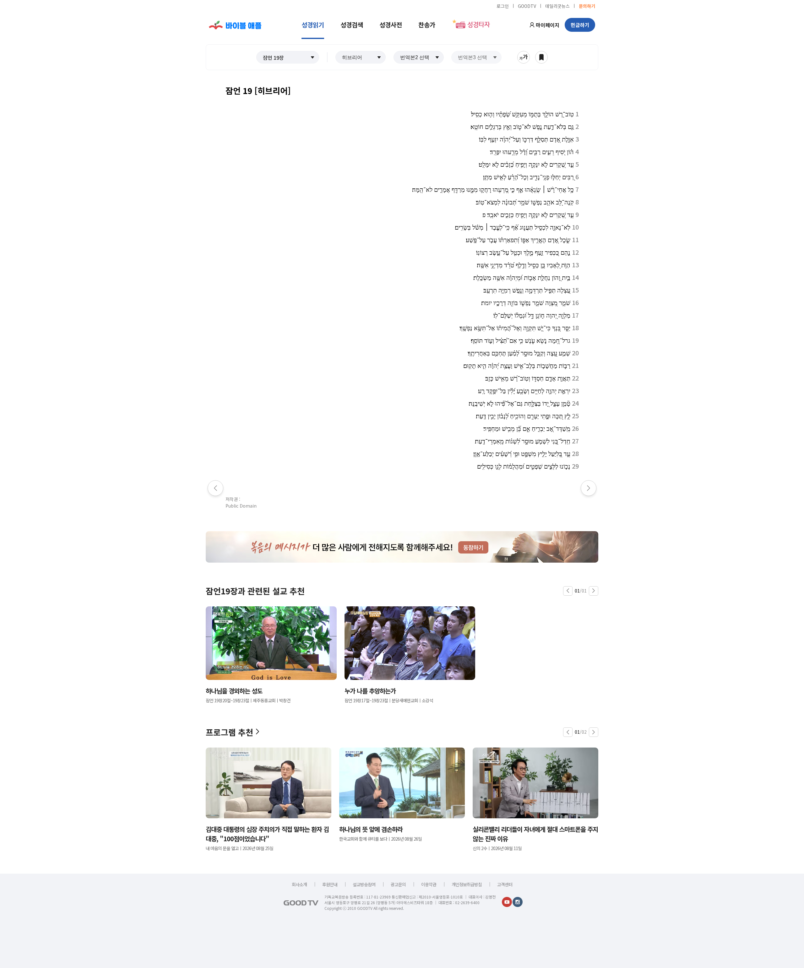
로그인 (503, 6)
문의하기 (587, 6)
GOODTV (527, 6)
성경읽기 (313, 24)
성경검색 (351, 24)
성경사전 (390, 24)
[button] (287, 57)
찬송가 (426, 24)
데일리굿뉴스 (557, 6)
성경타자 (478, 24)
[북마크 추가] (541, 57)
